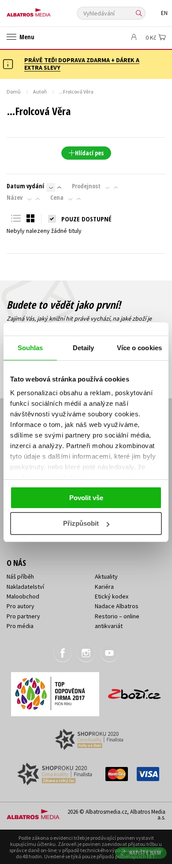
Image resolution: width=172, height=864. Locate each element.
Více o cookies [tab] (139, 348)
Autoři (40, 91)
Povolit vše (86, 497)
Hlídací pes (89, 153)
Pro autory (20, 606)
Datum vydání (25, 186)
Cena (57, 197)
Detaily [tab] (83, 348)
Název (14, 197)
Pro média (20, 626)
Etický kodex (111, 596)
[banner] (46, 10)
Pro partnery (23, 616)
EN (164, 13)
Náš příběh (20, 576)
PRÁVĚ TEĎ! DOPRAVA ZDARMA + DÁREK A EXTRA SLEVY (81, 63)
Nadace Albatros (116, 606)
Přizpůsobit (81, 523)
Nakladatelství (25, 587)
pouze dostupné (86, 218)
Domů (14, 91)
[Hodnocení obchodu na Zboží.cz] (134, 691)
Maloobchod (23, 596)
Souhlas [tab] (30, 348)
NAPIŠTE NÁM (145, 853)
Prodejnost (86, 186)
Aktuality (106, 576)
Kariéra (104, 587)
